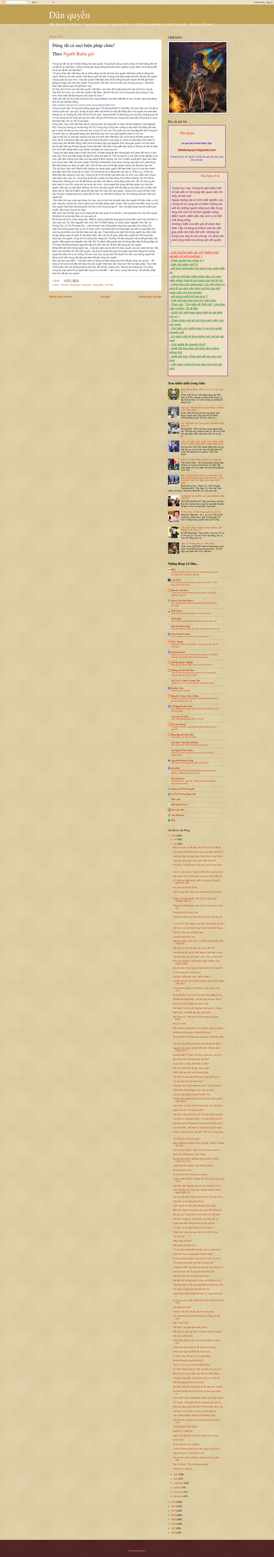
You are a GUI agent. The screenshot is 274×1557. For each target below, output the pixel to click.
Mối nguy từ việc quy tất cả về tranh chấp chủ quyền (197, 1331)
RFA (173, 820)
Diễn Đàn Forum (179, 804)
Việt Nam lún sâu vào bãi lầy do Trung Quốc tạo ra (196, 1077)
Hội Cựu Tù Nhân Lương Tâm (185, 680)
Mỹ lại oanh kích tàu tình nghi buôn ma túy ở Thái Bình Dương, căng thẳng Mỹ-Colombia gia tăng (194, 656)
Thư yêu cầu (179, 1236)
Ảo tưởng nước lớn (182, 1170)
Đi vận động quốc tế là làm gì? (187, 972)
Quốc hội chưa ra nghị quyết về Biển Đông (192, 1254)
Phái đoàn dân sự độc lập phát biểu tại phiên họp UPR (198, 1285)
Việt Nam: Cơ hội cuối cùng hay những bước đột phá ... (199, 1008)
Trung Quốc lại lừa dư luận (185, 912)
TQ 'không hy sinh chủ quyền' (186, 1139)
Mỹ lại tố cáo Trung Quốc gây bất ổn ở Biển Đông (196, 1373)
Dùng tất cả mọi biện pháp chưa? (188, 1201)
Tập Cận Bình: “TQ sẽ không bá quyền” (191, 1464)
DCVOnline (176, 611)
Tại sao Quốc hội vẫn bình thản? (188, 1081)
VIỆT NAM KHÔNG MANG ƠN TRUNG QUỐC (194, 1415)
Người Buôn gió (78, 53)
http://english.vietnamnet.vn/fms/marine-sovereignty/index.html (83, 105)
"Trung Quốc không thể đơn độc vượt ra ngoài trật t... (197, 1249)
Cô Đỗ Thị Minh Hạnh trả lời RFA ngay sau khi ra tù (196, 1449)
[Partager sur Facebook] (74, 280)
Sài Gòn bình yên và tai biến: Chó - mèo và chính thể (197, 957)
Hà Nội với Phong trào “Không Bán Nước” (192, 1032)
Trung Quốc (98, 285)
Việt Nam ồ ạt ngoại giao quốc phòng (190, 1327)
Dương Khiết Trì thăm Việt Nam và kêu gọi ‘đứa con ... (198, 1055)
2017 (173, 1511)
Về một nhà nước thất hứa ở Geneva (190, 1174)
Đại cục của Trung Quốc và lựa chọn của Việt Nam (196, 1214)
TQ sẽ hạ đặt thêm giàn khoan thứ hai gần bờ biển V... (198, 1043)
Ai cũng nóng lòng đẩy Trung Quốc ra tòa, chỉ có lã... (197, 1258)
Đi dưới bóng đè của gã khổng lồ (188, 1360)
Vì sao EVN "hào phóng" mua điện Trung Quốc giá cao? (199, 923)
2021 (173, 1528)
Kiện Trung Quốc (181, 1323)
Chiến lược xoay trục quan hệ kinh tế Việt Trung (195, 1232)
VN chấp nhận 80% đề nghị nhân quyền (191, 1068)
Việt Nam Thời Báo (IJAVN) (184, 742)
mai (176, 839)
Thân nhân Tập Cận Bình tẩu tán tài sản (191, 1351)
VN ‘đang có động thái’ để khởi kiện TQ (191, 1289)
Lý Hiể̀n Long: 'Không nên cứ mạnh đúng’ (192, 1356)
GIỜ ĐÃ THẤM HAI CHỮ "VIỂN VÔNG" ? (192, 977)
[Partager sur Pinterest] (77, 280)
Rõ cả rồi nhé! (179, 1023)
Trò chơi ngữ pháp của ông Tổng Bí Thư (191, 1094)
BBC (173, 569)
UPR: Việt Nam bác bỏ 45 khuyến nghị (191, 1072)
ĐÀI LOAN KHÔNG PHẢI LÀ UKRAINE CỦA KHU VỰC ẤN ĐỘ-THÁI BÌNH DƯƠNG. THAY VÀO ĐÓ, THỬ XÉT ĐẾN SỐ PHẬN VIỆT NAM (202, 479)
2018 (173, 1515)
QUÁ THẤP (178, 1440)
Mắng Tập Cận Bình (182, 1241)
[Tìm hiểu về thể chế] (197, 179)
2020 (173, 1524)
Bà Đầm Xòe (177, 688)
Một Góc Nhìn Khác (180, 626)
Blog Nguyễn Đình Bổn (182, 735)
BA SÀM (175, 768)
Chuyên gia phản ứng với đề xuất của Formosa (194, 1347)
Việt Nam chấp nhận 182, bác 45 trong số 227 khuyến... (198, 1114)
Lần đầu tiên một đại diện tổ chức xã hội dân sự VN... (198, 1280)
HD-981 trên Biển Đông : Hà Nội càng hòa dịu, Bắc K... (198, 999)
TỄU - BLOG (177, 642)
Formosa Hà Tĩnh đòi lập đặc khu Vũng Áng (193, 1311)
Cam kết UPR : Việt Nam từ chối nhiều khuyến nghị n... (198, 1127)
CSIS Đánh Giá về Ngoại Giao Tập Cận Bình (193, 1090)
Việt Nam (109, 285)
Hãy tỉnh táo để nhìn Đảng (185, 887)
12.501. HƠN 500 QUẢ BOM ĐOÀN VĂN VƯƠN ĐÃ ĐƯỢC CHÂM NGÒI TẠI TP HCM (193, 772)
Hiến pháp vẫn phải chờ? (184, 1245)
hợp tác (64, 285)
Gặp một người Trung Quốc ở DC (188, 1453)
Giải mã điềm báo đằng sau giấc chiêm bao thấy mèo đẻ (195, 629)
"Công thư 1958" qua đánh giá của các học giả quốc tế (198, 1267)
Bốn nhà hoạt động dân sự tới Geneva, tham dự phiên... (199, 1028)
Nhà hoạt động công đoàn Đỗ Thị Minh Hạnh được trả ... (199, 1407)
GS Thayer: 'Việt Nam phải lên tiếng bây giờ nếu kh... (197, 1402)
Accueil (105, 296)
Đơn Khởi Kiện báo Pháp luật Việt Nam (191, 1059)
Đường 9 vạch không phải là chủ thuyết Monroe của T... (199, 1123)
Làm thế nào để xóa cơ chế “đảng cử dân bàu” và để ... (198, 952)
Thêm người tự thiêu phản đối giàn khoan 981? (194, 1206)
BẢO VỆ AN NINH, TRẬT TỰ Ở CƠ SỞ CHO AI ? (192, 665)
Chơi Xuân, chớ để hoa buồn (183, 737)
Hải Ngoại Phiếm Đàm (182, 750)
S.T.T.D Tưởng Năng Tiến (183, 794)
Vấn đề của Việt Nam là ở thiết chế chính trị (189, 763)
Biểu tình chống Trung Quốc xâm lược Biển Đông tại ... (198, 1210)
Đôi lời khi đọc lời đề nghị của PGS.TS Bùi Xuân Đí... (198, 847)
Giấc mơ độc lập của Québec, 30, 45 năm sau (191, 613)
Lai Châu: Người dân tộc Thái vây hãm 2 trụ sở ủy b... (198, 1369)
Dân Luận (176, 799)
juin (175, 844)
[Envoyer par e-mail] (65, 280)
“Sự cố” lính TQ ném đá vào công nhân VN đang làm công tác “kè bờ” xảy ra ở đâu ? (193, 674)
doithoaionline (178, 652)
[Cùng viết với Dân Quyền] (196, 140)
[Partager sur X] (71, 280)
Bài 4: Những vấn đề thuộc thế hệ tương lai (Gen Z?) (193, 621)
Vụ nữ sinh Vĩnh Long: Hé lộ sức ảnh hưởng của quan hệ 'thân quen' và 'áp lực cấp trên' (194, 573)
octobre (177, 1487)
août (176, 1479)
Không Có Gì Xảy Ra (182, 1469)
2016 (173, 1506)
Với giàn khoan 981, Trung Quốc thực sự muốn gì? (196, 1378)
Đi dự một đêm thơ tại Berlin (186, 1444)
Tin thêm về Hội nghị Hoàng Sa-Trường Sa (192, 1227)
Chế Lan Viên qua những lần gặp (188, 932)
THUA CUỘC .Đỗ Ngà (180, 691)
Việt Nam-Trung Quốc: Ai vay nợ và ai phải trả (194, 1411)
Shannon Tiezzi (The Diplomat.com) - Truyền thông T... (198, 1085)
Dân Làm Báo (177, 810)
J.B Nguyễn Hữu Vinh (181, 706)
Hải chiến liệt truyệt (182, 1307)
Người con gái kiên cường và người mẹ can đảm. (196, 1435)
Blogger (141, 1551)
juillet (176, 1474)
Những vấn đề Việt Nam (183, 670)
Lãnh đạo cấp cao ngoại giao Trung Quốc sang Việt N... (198, 856)
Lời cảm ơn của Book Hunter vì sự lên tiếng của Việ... (198, 1119)
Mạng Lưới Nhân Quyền (183, 789)
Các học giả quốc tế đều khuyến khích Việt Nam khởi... (198, 1197)
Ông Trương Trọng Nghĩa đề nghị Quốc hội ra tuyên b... (198, 968)
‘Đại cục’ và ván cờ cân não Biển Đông (191, 1365)
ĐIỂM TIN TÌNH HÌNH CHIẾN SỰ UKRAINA (201, 460)
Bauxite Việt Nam (179, 590)
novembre (178, 1492)
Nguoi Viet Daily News (182, 600)
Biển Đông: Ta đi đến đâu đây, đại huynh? (192, 1012)
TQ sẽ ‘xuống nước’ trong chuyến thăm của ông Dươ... (199, 872)
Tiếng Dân (176, 619)
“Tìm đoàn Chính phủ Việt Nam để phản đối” (193, 1263)
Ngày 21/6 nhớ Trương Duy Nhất (188, 1110)
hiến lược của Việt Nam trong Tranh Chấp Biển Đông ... (198, 928)
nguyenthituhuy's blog (182, 760)
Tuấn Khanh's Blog (180, 634)
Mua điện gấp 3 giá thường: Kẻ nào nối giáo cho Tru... (198, 1186)
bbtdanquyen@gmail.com (197, 150)
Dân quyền (69, 14)
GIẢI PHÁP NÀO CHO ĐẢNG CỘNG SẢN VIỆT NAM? (198, 1398)
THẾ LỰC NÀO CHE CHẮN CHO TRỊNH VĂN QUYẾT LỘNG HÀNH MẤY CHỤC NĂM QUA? (202, 443)
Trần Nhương (177, 815)
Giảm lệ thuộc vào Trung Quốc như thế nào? (193, 1271)
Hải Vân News (178, 778)
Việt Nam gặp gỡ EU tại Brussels (188, 1382)
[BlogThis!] (68, 280)
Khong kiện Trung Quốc (80, 285)
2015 (173, 1502)
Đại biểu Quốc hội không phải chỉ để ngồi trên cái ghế (197, 1387)
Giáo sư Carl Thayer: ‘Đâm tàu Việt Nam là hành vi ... (197, 1150)
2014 (173, 836)
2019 (173, 1519)
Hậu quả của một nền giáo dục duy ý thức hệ (194, 948)
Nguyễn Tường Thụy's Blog (184, 696)
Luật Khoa (176, 580)
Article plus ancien (150, 296)
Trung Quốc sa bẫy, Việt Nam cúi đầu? (191, 1064)
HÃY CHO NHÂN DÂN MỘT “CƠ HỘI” (187, 719)
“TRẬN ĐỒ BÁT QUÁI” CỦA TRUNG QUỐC (193, 1166)
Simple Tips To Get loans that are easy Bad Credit (192, 683)
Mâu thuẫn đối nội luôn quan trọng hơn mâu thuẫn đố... (198, 876)
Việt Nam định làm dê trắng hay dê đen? (191, 1276)
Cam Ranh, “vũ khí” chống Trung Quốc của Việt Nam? (198, 1105)
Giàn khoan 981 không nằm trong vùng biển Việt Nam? (198, 852)
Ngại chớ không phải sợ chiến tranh (197, 543)
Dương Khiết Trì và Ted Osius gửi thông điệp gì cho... (198, 995)
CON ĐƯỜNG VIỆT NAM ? (185, 1427)
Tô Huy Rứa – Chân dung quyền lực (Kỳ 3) (200, 512)
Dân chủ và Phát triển (183, 1336)
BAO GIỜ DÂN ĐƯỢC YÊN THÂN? (189, 1154)
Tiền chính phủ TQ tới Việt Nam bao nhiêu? (190, 745)
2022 (173, 1532)
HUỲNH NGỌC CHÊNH (182, 662)
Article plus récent (60, 296)
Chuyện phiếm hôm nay (184, 937)
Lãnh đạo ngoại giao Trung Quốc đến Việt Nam (194, 860)
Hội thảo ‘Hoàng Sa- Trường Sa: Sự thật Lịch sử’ (196, 1219)
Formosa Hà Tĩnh (179, 716)
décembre (178, 1496)
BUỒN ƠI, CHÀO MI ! (183, 1431)
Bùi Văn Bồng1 (178, 724)
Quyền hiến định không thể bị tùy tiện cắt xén (194, 1223)
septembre (179, 1483)
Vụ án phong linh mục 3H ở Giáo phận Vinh (190, 636)
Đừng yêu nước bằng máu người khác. (191, 1003)
